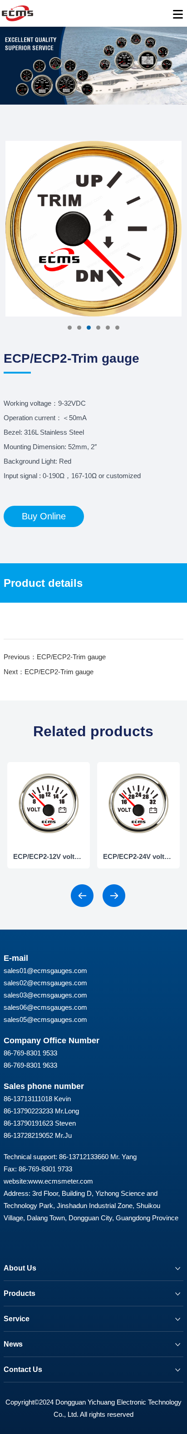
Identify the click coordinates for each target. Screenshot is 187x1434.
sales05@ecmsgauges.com (45, 1019)
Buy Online (44, 516)
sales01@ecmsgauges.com (45, 970)
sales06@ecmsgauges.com (45, 1007)
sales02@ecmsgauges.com (45, 983)
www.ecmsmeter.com (60, 1181)
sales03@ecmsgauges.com (45, 995)
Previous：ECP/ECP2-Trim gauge (55, 657)
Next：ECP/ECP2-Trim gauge (49, 672)
